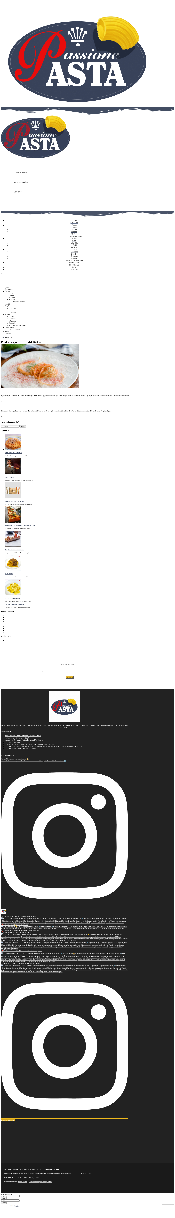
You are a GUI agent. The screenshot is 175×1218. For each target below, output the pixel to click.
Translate (17, 1206)
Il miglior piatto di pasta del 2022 (14, 550)
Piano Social (22, 1182)
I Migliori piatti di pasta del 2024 (15, 617)
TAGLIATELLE (9, 574)
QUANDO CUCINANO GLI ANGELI (14, 604)
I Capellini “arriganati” (12, 621)
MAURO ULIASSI (9, 477)
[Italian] (1, 275)
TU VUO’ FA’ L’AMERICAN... (12, 598)
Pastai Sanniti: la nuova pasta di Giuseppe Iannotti (21, 628)
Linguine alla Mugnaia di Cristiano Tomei (18, 627)
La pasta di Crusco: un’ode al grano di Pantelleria (20, 619)
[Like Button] (1, 401)
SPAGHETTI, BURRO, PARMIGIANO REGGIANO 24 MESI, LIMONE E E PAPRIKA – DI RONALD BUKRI (40, 391)
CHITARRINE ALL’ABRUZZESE (13, 453)
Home (3, 337)
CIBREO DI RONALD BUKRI (11, 407)
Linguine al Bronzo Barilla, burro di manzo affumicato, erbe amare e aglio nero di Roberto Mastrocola (37, 625)
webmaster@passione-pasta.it (40, 1182)
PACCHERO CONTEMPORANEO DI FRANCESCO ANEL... (21, 525)
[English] (3, 275)
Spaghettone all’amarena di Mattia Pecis (18, 632)
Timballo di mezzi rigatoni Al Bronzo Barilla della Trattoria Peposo (26, 623)
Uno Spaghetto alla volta (13, 630)
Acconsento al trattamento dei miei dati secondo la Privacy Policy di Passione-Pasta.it (71, 672)
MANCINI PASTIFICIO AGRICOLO (14, 501)
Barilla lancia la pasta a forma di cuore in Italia (19, 616)
